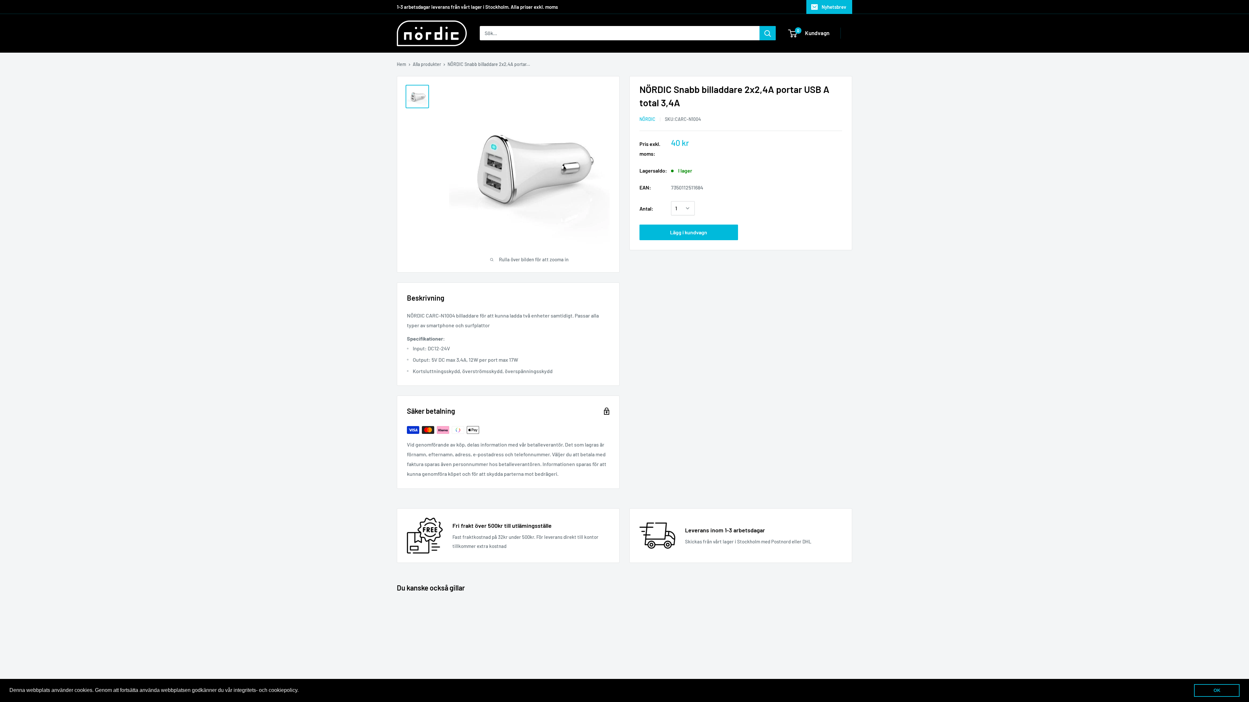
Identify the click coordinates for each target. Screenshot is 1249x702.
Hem (401, 64)
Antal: (646, 208)
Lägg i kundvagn (688, 232)
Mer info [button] (310, 690)
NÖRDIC (647, 119)
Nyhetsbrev (834, 7)
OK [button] (1217, 690)
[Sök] (767, 33)
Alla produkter (427, 64)
